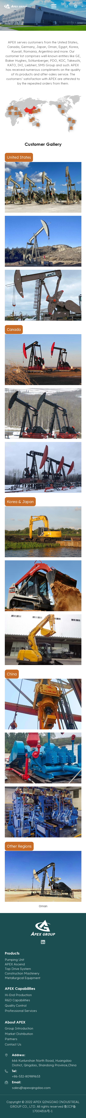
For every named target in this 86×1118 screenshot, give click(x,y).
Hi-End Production (18, 995)
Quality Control (16, 1006)
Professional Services (21, 1011)
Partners (11, 1039)
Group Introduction (19, 1028)
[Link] (15, 6)
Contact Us (13, 1044)
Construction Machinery (22, 973)
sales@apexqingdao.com (31, 1088)
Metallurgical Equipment (22, 978)
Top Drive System (18, 969)
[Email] (66, 6)
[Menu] (54, 6)
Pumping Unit (14, 960)
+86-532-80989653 (26, 1076)
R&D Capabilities (17, 1000)
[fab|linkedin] (43, 942)
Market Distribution (19, 1034)
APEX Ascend (15, 964)
